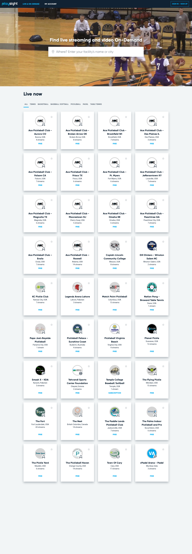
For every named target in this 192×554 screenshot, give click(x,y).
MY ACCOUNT (51, 4)
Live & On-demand (31, 4)
